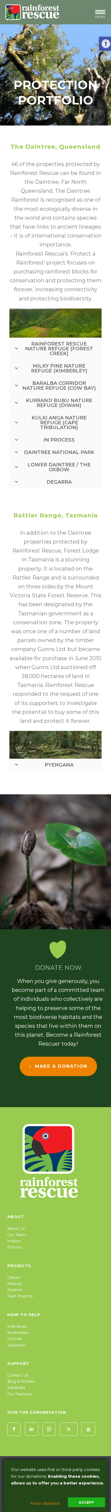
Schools (14, 1338)
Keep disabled (45, 1503)
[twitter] (69, 1429)
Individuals (17, 1326)
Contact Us (17, 1375)
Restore (14, 1289)
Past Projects (20, 1296)
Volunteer (16, 1345)
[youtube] (88, 1429)
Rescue (14, 1283)
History (14, 1241)
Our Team (16, 1234)
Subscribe (16, 1387)
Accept (86, 1502)
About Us (16, 1228)
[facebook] (14, 1429)
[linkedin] (31, 1429)
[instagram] (49, 1429)
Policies (14, 1247)
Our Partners (19, 1394)
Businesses (17, 1332)
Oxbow (13, 1277)
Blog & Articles (21, 1381)
